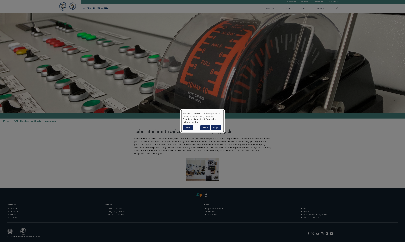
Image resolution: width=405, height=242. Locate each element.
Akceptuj (216, 128)
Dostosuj (188, 128)
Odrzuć (205, 128)
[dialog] (202, 121)
